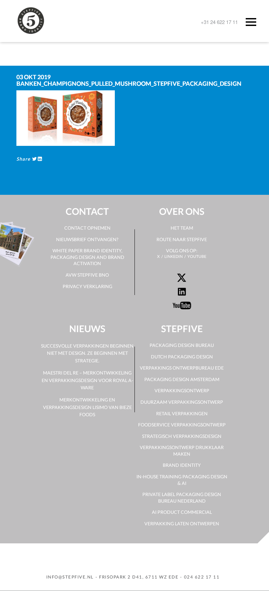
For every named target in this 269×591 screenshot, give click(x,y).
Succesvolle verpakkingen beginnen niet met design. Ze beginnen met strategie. (87, 353)
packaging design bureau (182, 345)
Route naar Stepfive (181, 239)
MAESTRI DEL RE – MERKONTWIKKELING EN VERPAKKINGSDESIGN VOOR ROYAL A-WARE (87, 380)
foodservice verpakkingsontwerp (182, 424)
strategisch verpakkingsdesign (181, 436)
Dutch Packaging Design (182, 356)
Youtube (196, 256)
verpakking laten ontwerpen (181, 523)
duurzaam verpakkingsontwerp (181, 402)
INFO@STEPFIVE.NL (70, 577)
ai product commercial (182, 512)
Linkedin (173, 256)
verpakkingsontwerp (182, 390)
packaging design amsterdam (181, 379)
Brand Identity (182, 465)
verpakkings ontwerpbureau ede (182, 368)
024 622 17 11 (202, 577)
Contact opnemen (87, 228)
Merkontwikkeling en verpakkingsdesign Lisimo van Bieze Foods (87, 407)
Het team (182, 228)
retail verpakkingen (182, 413)
